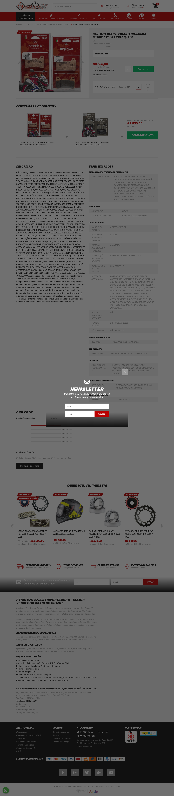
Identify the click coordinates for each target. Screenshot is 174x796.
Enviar (102, 414)
